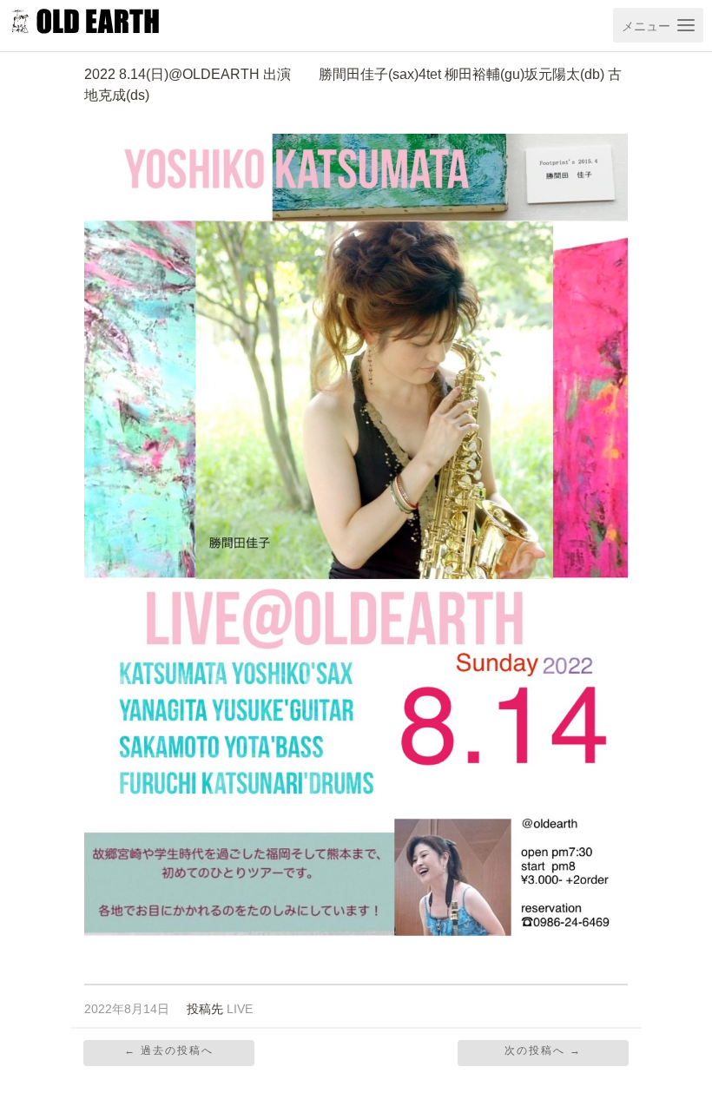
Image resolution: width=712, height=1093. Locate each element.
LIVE (240, 1009)
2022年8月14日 (126, 1009)
